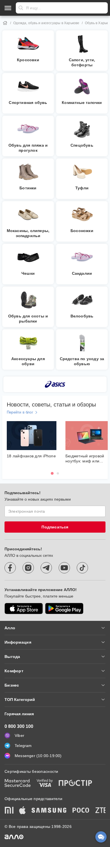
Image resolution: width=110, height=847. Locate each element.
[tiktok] (82, 567)
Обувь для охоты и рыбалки (28, 318)
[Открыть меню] (8, 7)
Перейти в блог (20, 412)
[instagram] (28, 567)
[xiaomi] (9, 811)
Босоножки (82, 230)
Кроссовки (28, 60)
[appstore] (24, 608)
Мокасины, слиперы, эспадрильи (28, 233)
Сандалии (82, 273)
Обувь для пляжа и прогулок (28, 148)
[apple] (22, 811)
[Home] (5, 23)
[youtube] (64, 567)
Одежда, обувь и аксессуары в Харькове (46, 23)
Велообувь (82, 316)
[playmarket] (64, 608)
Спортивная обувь (28, 102)
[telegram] (46, 567)
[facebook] (10, 567)
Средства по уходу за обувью (82, 361)
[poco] (81, 811)
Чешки (28, 273)
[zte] (101, 811)
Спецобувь (82, 145)
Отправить (21, 8)
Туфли (82, 188)
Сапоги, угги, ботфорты (82, 62)
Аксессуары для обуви (28, 361)
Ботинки (27, 188)
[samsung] (49, 811)
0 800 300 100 (19, 726)
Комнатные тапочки (82, 102)
